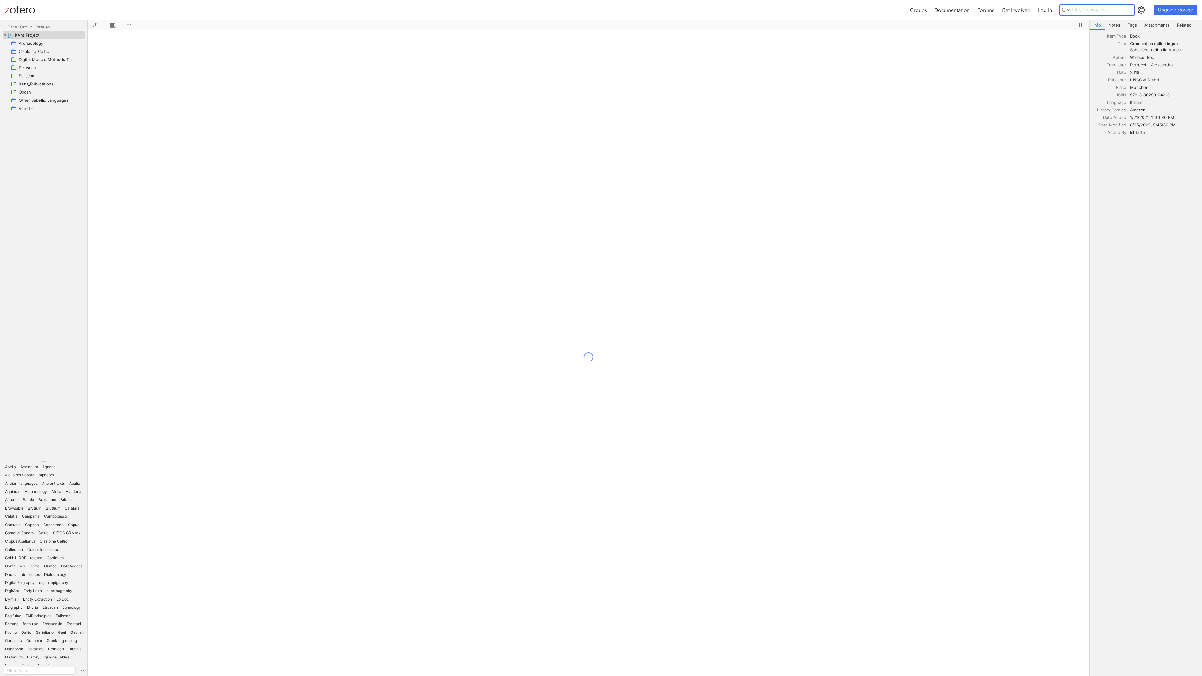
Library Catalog (1111, 109)
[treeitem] (44, 35)
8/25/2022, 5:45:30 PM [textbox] (1153, 124)
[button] (10, 467)
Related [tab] (1184, 25)
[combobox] (1164, 35)
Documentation (952, 10)
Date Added (1114, 117)
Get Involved (1016, 10)
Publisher (1117, 79)
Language (1116, 102)
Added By (1116, 132)
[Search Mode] (1066, 10)
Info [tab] (1097, 25)
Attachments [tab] (1156, 25)
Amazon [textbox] (1138, 109)
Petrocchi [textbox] (1139, 64)
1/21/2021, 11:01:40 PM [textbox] (1152, 117)
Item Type (1116, 35)
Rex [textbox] (1150, 57)
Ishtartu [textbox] (1137, 132)
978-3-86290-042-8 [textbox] (1150, 94)
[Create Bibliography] (113, 25)
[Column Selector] (1081, 25)
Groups (918, 10)
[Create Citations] (104, 25)
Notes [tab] (1114, 25)
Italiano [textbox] (1137, 102)
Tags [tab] (1132, 25)
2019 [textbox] (1134, 72)
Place (1121, 87)
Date (1121, 72)
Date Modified (1112, 124)
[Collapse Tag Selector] (43, 461)
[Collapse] (5, 35)
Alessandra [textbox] (1162, 64)
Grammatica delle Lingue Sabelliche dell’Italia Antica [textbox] (1155, 46)
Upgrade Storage (1175, 10)
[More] (129, 25)
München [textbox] (1139, 87)
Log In (1045, 10)
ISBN (1121, 94)
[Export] (95, 25)
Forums (985, 10)
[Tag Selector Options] (81, 671)
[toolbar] (588, 25)
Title (1122, 43)
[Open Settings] (1141, 10)
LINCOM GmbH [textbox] (1144, 79)
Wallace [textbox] (1137, 57)
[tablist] (1146, 25)
